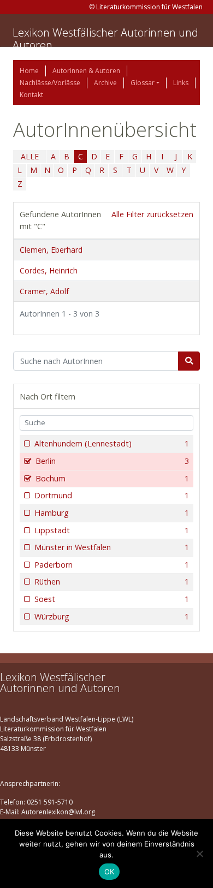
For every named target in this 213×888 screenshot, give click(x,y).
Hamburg (111, 513)
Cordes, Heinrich (49, 270)
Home (29, 70)
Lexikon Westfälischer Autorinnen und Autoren (105, 38)
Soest (111, 599)
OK (109, 871)
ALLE (30, 156)
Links (180, 82)
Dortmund (111, 495)
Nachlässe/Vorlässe (50, 82)
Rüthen (111, 581)
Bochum (112, 478)
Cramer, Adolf (44, 291)
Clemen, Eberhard (51, 250)
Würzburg (111, 616)
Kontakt (31, 94)
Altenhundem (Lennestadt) (111, 443)
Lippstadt (111, 530)
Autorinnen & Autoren (86, 70)
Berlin (112, 461)
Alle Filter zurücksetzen (152, 214)
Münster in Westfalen (111, 547)
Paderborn (111, 564)
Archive (105, 82)
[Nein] (199, 853)
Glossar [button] (143, 82)
